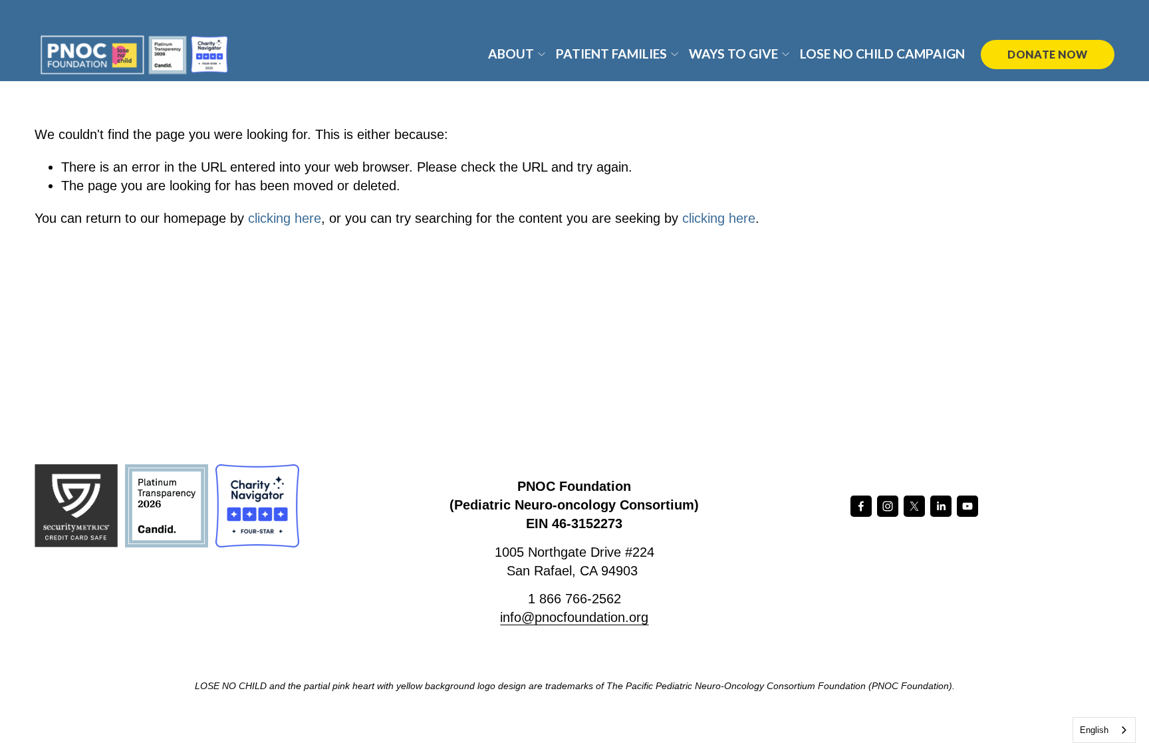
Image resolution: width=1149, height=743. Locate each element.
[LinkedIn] (941, 506)
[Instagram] (887, 506)
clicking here (284, 218)
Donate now (1047, 54)
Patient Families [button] (611, 53)
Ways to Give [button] (733, 53)
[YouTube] (967, 506)
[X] (914, 506)
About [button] (511, 53)
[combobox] (1104, 730)
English (1094, 730)
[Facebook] (861, 506)
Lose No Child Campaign (882, 53)
